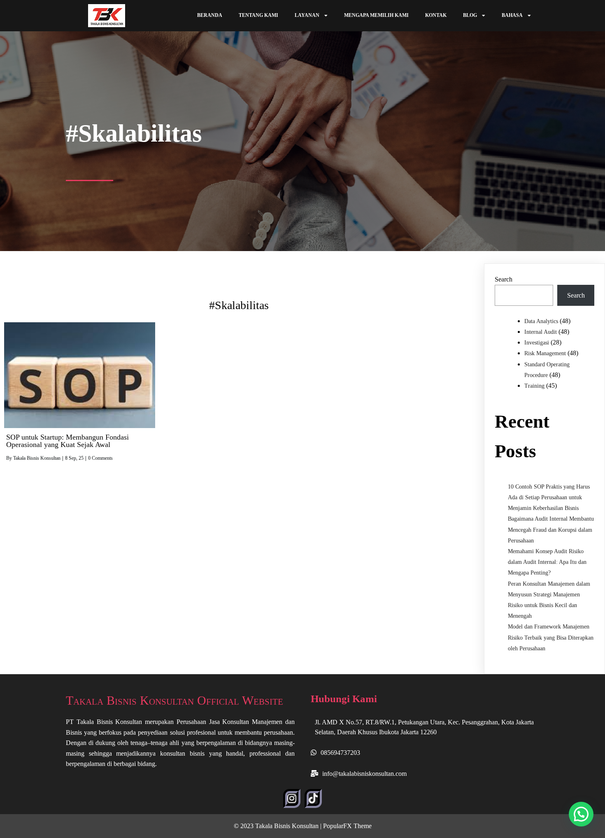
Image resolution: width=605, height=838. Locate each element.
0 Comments (100, 458)
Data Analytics (541, 321)
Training (534, 386)
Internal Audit (540, 332)
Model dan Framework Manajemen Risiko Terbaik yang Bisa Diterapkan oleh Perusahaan (550, 637)
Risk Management (545, 353)
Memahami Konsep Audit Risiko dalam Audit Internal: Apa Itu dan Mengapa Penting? (547, 562)
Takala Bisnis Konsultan (36, 458)
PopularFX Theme (347, 825)
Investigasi (536, 343)
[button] (581, 814)
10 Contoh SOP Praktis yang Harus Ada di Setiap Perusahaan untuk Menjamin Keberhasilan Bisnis (549, 497)
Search (503, 279)
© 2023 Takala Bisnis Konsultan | (278, 825)
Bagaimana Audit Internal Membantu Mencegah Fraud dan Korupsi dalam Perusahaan (551, 529)
